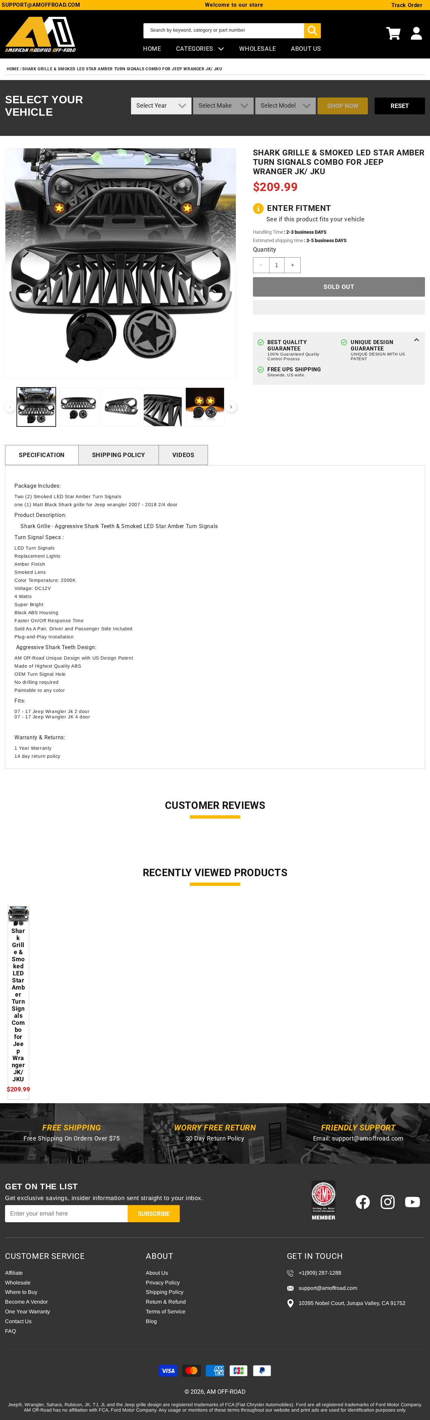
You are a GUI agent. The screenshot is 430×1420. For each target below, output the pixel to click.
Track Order (407, 5)
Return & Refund (166, 1302)
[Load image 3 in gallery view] (120, 406)
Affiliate (14, 1273)
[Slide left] (10, 407)
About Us (157, 1273)
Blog (151, 1321)
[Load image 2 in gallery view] (78, 406)
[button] (393, 34)
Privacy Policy (163, 1282)
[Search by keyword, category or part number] (312, 30)
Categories (195, 48)
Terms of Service (165, 1311)
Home (152, 48)
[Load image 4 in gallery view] (162, 406)
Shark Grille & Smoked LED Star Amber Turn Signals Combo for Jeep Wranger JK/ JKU (122, 69)
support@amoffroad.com (368, 1138)
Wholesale (18, 1282)
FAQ (10, 1331)
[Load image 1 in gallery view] (36, 406)
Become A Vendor (26, 1302)
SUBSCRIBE (154, 1213)
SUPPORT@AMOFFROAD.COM (41, 5)
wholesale (257, 48)
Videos (183, 454)
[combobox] (232, 30)
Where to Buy (21, 1292)
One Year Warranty (27, 1311)
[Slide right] (231, 407)
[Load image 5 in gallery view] (204, 406)
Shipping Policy (118, 454)
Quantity (264, 249)
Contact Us (18, 1321)
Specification (42, 454)
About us (306, 48)
